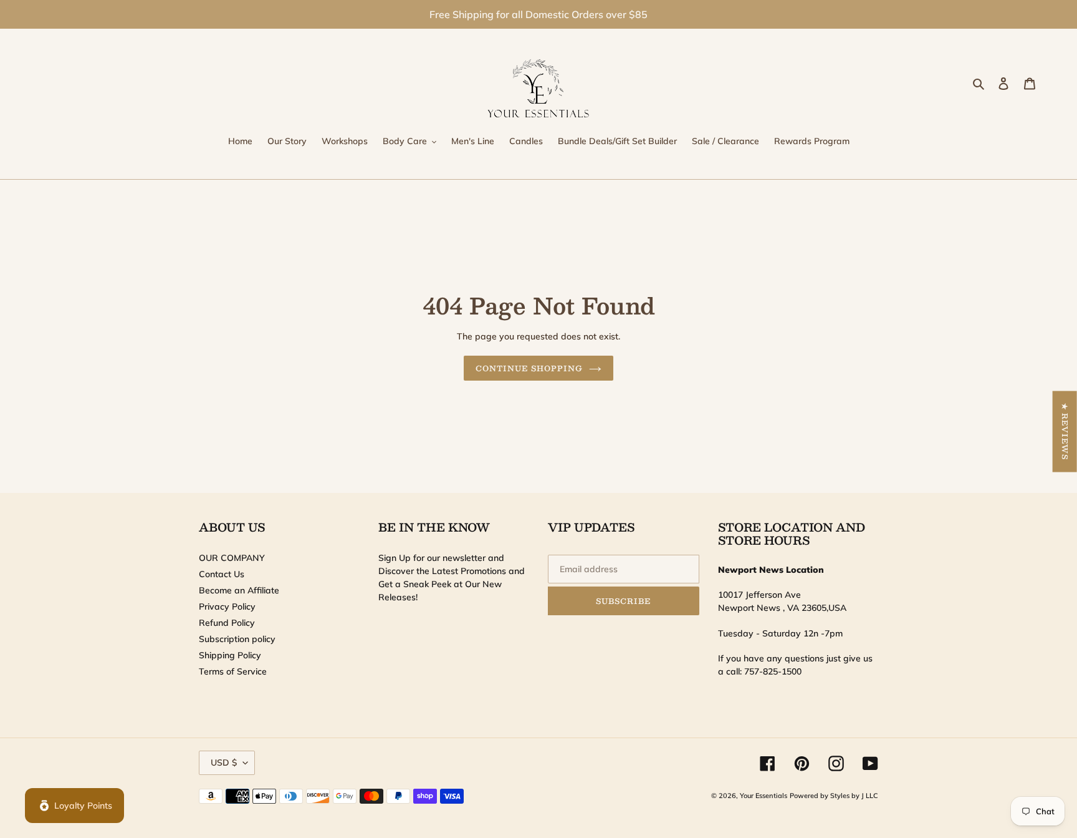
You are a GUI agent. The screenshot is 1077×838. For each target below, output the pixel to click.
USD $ (224, 762)
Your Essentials (763, 795)
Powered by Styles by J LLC (834, 795)
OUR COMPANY (232, 557)
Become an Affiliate (239, 590)
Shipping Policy (230, 655)
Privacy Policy (227, 606)
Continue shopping (529, 368)
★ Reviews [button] (1065, 431)
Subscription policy (237, 639)
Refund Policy (227, 622)
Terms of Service (233, 671)
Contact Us (221, 574)
